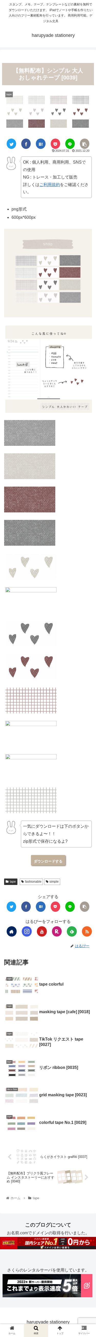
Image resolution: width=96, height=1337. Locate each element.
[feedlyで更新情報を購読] (72, 931)
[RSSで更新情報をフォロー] (87, 931)
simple (54, 881)
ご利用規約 (49, 184)
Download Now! (48, 860)
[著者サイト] (12, 931)
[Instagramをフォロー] (27, 931)
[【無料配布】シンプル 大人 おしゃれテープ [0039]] (40, 144)
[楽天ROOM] (57, 931)
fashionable (33, 881)
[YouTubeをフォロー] (42, 931)
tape (13, 881)
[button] (84, 794)
